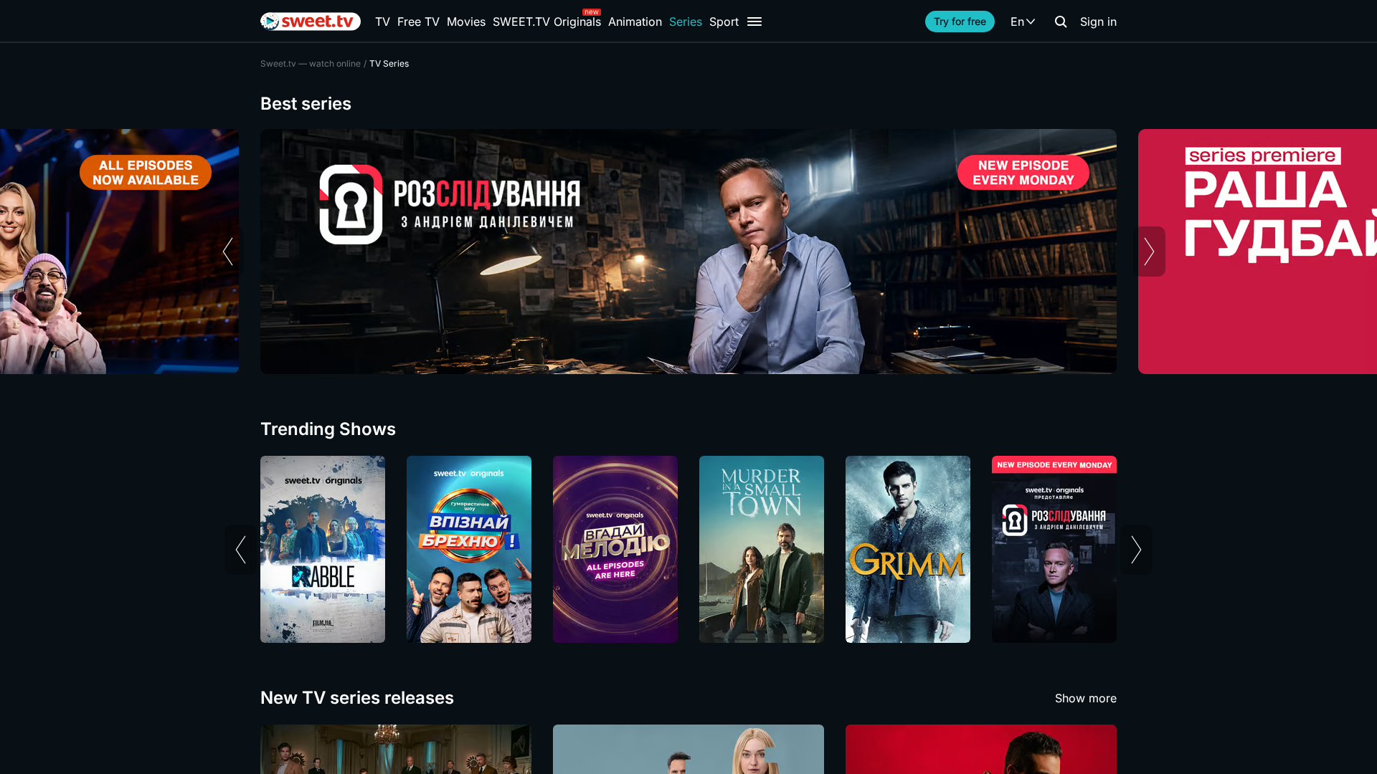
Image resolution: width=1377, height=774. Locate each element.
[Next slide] (1149, 251)
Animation (635, 21)
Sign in (1098, 21)
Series (685, 21)
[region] (688, 251)
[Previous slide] (228, 251)
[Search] (1060, 21)
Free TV (418, 21)
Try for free (960, 21)
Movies (466, 21)
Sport (724, 21)
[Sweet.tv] (310, 21)
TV (382, 21)
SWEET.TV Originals (547, 21)
